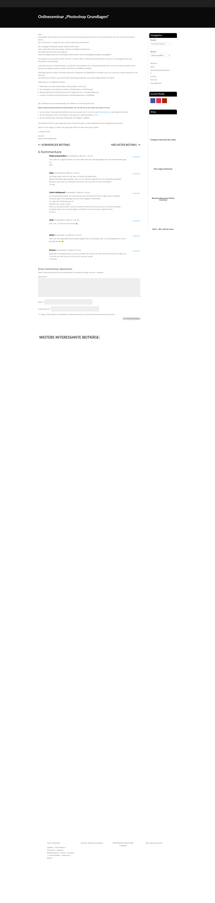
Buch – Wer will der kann (163, 229)
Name (41, 302)
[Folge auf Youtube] (164, 100)
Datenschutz (102, 889)
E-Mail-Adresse (44, 309)
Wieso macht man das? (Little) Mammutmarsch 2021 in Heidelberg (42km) (75, 488)
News (152, 67)
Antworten (136, 157)
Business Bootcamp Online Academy (163, 199)
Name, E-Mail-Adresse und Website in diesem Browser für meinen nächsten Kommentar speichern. (78, 314)
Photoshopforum (105, 112)
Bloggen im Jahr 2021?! (51, 645)
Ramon (52, 250)
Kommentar (43, 277)
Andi (51, 220)
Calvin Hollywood (57, 192)
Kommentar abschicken (131, 319)
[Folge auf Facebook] (152, 100)
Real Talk (153, 80)
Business (153, 63)
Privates (153, 76)
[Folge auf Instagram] (158, 100)
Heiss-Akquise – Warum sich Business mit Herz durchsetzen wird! (71, 802)
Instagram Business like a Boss (163, 140)
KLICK (96, 115)
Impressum (113, 889)
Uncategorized (155, 83)
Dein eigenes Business (163, 169)
